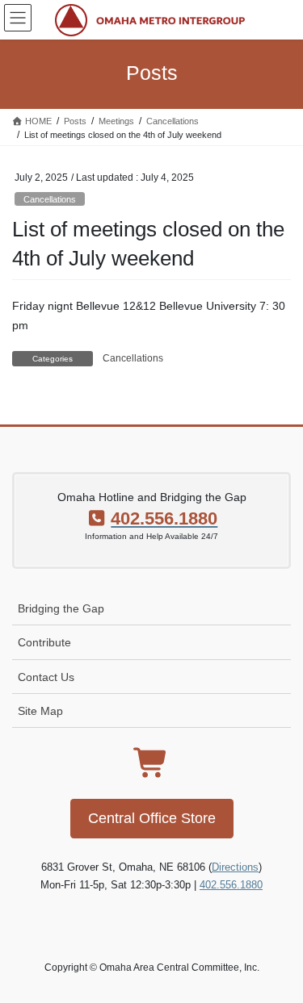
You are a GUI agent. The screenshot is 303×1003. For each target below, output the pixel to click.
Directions (235, 867)
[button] (152, 818)
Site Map (40, 710)
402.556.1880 (231, 885)
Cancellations (49, 199)
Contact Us (46, 677)
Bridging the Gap (61, 608)
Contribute (44, 642)
